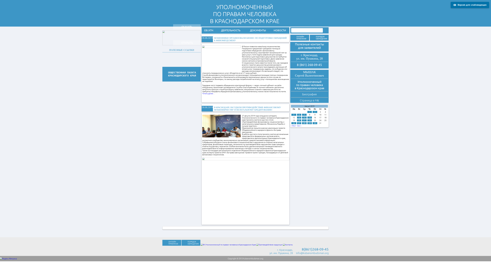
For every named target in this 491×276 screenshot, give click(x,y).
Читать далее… (208, 94)
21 (304, 120)
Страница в (309, 100)
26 (294, 123)
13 (299, 118)
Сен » (299, 126)
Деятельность (230, 30)
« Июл (293, 126)
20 (299, 120)
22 (310, 120)
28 (304, 123)
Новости (280, 30)
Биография (309, 94)
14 (304, 118)
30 (315, 123)
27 (299, 123)
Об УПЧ (208, 30)
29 (310, 123)
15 (310, 118)
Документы (258, 30)
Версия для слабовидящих (472, 5)
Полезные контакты (309, 44)
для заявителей (309, 47)
